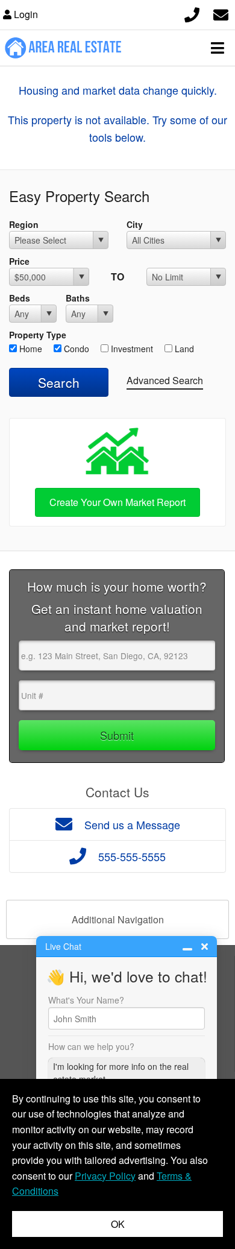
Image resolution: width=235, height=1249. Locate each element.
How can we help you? (91, 1046)
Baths (78, 298)
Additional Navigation (118, 919)
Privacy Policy (105, 1176)
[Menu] (217, 47)
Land (183, 349)
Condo (75, 349)
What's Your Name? (86, 1000)
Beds (19, 298)
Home (29, 349)
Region (24, 224)
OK (118, 1224)
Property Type (37, 335)
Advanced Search (165, 380)
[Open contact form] (220, 13)
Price (19, 261)
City (135, 224)
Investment (130, 349)
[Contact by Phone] (191, 13)
